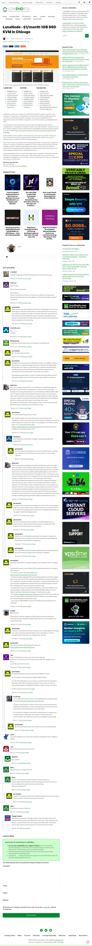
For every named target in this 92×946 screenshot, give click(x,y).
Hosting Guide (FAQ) (14, 2)
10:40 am (27, 730)
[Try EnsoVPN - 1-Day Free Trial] (75, 214)
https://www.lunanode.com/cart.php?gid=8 (26, 427)
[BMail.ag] (75, 190)
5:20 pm (26, 381)
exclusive (11, 41)
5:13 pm (26, 356)
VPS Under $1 (26, 16)
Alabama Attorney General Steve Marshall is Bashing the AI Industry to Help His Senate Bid (75, 59)
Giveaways (9, 19)
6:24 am (24, 624)
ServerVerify (37, 19)
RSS (55, 942)
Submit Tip (49, 2)
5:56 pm (26, 499)
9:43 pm (27, 459)
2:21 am (23, 828)
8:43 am (24, 303)
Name (5, 893)
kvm (15, 41)
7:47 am (24, 278)
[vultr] (75, 115)
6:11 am (24, 789)
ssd (25, 41)
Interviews (51, 16)
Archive (31, 942)
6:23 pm (29, 544)
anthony (13, 283)
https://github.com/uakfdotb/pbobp (22, 647)
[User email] (7, 257)
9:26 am (26, 638)
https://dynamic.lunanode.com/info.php (23, 575)
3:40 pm (22, 752)
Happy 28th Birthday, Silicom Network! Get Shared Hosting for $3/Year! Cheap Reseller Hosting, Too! (75, 51)
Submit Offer (39, 2)
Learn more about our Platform (72, 31)
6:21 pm (22, 773)
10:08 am (25, 336)
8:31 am (25, 802)
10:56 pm (26, 432)
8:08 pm (24, 763)
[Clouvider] (75, 165)
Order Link (10, 107)
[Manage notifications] (87, 942)
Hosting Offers (14, 16)
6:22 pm (27, 529)
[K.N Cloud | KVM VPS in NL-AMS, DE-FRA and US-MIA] (75, 239)
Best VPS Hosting (27, 2)
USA (28, 41)
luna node (20, 41)
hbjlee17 (15, 757)
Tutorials (42, 16)
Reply (29, 278)
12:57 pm (26, 692)
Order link (27, 107)
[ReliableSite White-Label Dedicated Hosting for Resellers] (75, 140)
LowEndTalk (27, 19)
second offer (16, 85)
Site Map (61, 942)
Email (5, 886)
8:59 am (22, 812)
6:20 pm (27, 515)
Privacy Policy (47, 942)
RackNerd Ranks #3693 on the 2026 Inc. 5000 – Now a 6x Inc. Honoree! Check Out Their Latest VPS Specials (75, 84)
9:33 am (24, 651)
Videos (17, 19)
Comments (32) (29, 38)
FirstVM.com (15, 328)
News (35, 16)
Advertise (58, 2)
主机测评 (13, 272)
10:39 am (24, 346)
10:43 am (26, 444)
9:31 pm (24, 606)
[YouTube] (84, 2)
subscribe (46, 907)
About (3, 2)
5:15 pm (26, 323)
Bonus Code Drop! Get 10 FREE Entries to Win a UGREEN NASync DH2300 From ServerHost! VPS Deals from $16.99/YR (75, 67)
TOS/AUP (14, 157)
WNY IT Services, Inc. (57, 940)
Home (5, 16)
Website (5, 900)
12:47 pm (25, 720)
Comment (7, 866)
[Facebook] (79, 2)
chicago (5, 41)
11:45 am (24, 667)
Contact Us (38, 942)
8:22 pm (24, 408)
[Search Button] (87, 36)
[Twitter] (89, 2)
